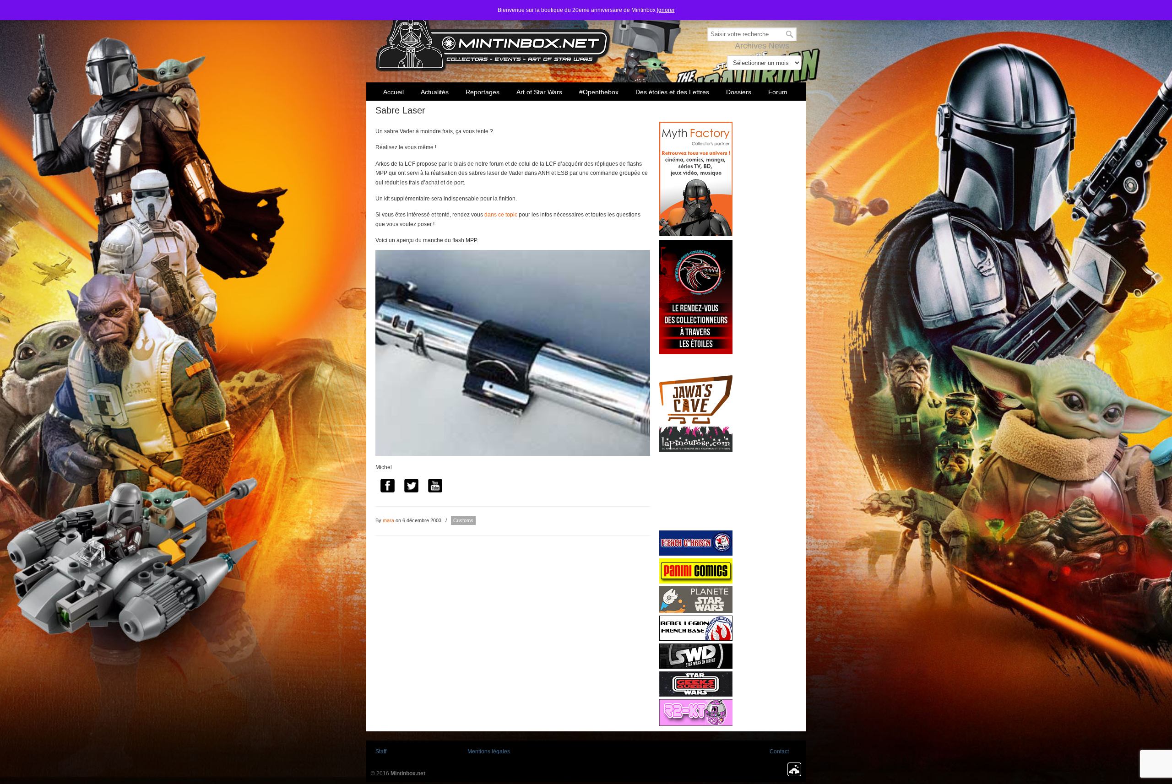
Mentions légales (488, 751)
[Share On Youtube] (434, 487)
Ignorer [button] (666, 10)
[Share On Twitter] (411, 487)
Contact (779, 751)
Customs (463, 520)
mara (388, 520)
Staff (380, 751)
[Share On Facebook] (387, 487)
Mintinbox (493, 37)
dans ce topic (500, 214)
